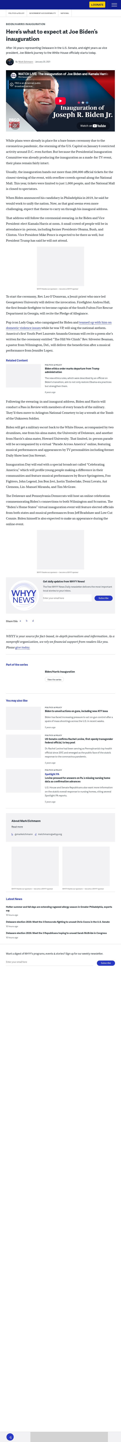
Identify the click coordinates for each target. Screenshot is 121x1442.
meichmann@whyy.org (50, 834)
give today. (22, 647)
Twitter (26, 621)
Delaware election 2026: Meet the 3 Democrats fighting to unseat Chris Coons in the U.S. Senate (58, 921)
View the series (54, 679)
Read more (17, 826)
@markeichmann (24, 834)
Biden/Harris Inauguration (25, 24)
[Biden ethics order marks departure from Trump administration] (23, 383)
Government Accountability (42, 13)
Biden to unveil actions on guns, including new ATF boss (76, 711)
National (65, 13)
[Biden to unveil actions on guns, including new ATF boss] (23, 724)
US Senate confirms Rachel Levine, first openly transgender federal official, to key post (79, 740)
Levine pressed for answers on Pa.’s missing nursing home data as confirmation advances (77, 779)
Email (33, 621)
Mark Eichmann (25, 61)
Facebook (20, 621)
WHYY (12, 5)
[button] (10, 1437)
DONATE (98, 4)
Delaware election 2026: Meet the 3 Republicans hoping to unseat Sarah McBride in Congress (56, 933)
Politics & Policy (16, 13)
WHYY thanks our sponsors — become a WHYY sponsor (57, 289)
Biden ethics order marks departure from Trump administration (72, 370)
